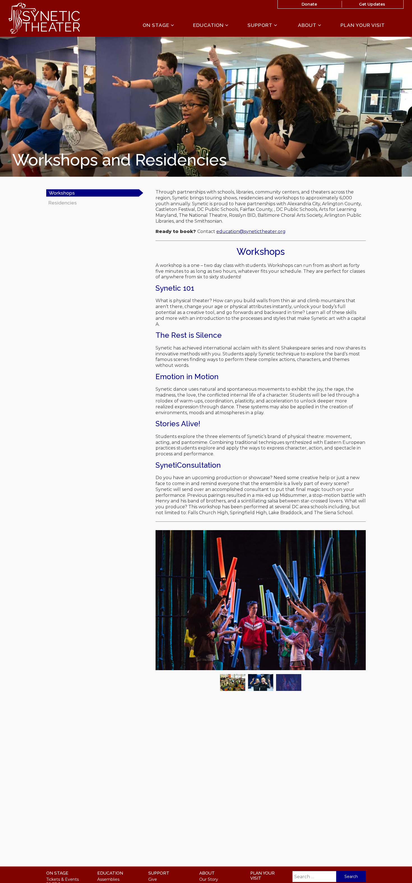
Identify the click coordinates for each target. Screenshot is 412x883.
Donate (309, 4)
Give (152, 879)
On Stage (157, 25)
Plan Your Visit (363, 25)
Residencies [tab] (62, 203)
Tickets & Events (62, 879)
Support (260, 25)
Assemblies (108, 879)
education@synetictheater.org (251, 231)
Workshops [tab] (62, 193)
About (308, 25)
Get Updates (372, 4)
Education (209, 25)
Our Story (208, 879)
